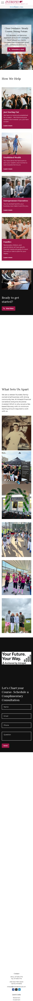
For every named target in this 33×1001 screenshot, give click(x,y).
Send (5, 746)
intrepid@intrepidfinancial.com (16, 986)
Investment (16, 1000)
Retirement (16, 998)
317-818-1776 (19, 977)
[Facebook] (13, 989)
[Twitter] (16, 989)
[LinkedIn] (19, 989)
